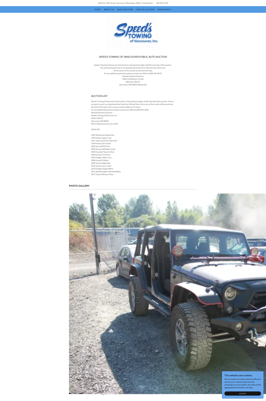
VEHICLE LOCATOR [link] (145, 9)
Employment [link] (164, 9)
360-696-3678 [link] (162, 3)
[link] (133, 32)
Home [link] (98, 9)
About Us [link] (109, 9)
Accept (242, 393)
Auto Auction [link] (125, 9)
